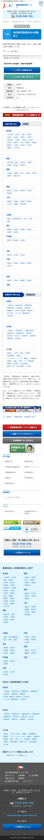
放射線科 (34, 358)
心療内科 (10, 316)
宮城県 (22, 229)
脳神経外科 (20, 333)
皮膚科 (28, 353)
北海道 (8, 215)
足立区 (29, 145)
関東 (8, 158)
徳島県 (9, 280)
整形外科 (29, 333)
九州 (8, 197)
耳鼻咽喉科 (11, 356)
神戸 (21, 173)
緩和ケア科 (11, 366)
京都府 (28, 173)
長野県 (9, 240)
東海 (8, 187)
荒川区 (22, 145)
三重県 (29, 190)
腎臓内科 (10, 310)
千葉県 (29, 162)
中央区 (17, 134)
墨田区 (9, 145)
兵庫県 (16, 173)
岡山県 (9, 263)
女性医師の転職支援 (12, 467)
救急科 (9, 353)
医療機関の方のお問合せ (23, 440)
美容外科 (18, 338)
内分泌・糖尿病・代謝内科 (24, 310)
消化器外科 (19, 330)
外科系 (8, 327)
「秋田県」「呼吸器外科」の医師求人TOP (20, 417)
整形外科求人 (10, 483)
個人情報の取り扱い (12, 781)
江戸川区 (17, 148)
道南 (8, 221)
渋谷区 (9, 137)
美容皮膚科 (24, 363)
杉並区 (24, 140)
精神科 (9, 361)
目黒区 (22, 137)
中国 (8, 259)
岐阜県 (22, 190)
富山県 (22, 255)
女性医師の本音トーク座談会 (31, 512)
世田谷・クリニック (31, 467)
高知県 (29, 280)
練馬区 (34, 142)
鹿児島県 (23, 204)
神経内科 (28, 308)
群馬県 (22, 165)
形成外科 (25, 336)
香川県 (16, 280)
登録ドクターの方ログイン (23, 434)
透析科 (19, 356)
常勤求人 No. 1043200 (11, 58)
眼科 (21, 353)
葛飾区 (9, 148)
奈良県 (34, 173)
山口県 (9, 266)
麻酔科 (26, 358)
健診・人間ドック (19, 361)
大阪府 (9, 173)
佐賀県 (16, 201)
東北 (8, 225)
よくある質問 (33, 775)
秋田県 (29, 229)
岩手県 (16, 229)
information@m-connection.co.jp (22, 815)
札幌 (8, 219)
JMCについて (9, 775)
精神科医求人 (29, 461)
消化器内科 (19, 305)
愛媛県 (22, 280)
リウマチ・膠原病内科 (22, 313)
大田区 (29, 137)
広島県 (16, 263)
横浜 (16, 162)
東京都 (8, 131)
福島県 (16, 232)
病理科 (16, 363)
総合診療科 (20, 366)
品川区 (16, 137)
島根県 (29, 263)
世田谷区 (10, 140)
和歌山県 (17, 176)
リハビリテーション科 (14, 358)
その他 (28, 366)
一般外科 (10, 330)
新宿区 (29, 134)
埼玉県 (22, 162)
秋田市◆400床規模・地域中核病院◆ (18, 64)
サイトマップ (27, 781)
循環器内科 (28, 305)
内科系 (8, 301)
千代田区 (10, 134)
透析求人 (8, 478)
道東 (30, 219)
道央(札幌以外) (17, 219)
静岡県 (9, 193)
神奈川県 (10, 162)
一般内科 (10, 305)
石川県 (16, 255)
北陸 (8, 251)
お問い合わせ (9, 778)
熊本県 (29, 201)
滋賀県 (9, 176)
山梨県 (22, 240)
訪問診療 (31, 361)
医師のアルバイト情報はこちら (17, 755)
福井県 (9, 255)
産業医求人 (9, 461)
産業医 (9, 363)
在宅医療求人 (29, 478)
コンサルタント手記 (12, 497)
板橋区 (28, 142)
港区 (23, 134)
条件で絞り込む (23, 26)
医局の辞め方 (10, 511)
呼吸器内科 (11, 308)
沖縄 (8, 285)
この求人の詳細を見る (23, 70)
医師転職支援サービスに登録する (23, 427)
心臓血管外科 (29, 330)
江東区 (16, 145)
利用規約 (21, 778)
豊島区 (16, 142)
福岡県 (9, 201)
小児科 (16, 353)
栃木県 (16, 165)
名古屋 (16, 190)
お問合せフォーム (23, 553)
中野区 (17, 140)
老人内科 (10, 313)
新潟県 (16, 240)
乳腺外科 (33, 336)
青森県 (9, 229)
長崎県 (22, 201)
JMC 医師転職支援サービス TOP (16, 772)
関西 (8, 169)
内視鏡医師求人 (10, 472)
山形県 (9, 232)
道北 (25, 219)
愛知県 (9, 190)
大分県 (9, 204)
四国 (8, 276)
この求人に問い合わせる (23, 77)
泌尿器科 (10, 338)
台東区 (9, 142)
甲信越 (8, 236)
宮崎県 (16, 204)
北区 (21, 142)
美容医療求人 (29, 472)
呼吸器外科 (11, 333)
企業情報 (21, 775)
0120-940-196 (24, 16)
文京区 (31, 140)
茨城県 (9, 165)
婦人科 (17, 336)
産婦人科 (10, 336)
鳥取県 (22, 263)
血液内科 (20, 308)
